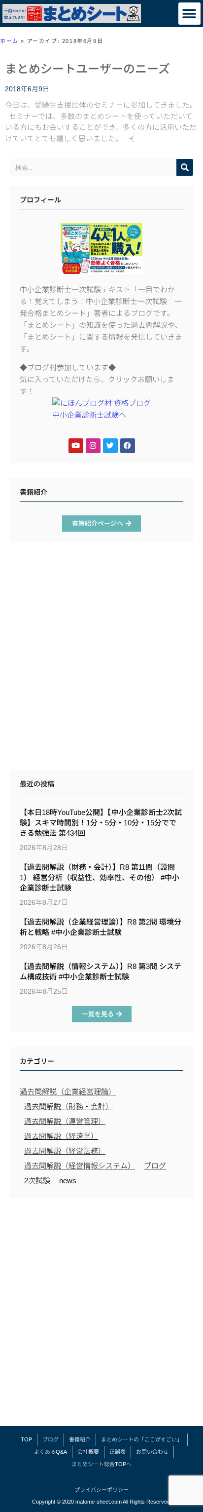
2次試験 (37, 1180)
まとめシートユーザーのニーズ (87, 69)
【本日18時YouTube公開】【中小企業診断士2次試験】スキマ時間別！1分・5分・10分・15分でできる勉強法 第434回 (101, 822)
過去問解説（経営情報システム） (79, 1166)
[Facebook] (127, 445)
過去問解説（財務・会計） (68, 1106)
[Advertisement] (101, 658)
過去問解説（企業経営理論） (68, 1091)
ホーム (9, 41)
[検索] (184, 167)
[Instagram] (93, 445)
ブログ (155, 1166)
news (67, 1180)
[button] (189, 13)
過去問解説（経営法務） (64, 1151)
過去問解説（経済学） (61, 1136)
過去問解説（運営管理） (64, 1121)
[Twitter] (110, 445)
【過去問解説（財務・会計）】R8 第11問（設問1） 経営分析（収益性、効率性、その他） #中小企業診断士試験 (99, 877)
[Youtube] (75, 445)
